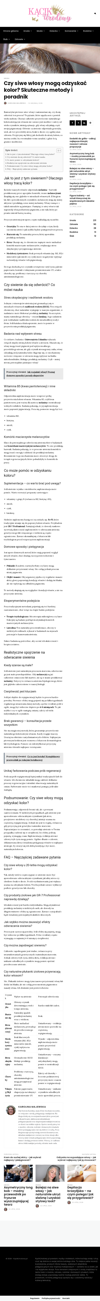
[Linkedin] (84, 123)
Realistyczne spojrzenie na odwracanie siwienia (27, 163)
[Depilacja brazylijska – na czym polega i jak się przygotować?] (81, 1173)
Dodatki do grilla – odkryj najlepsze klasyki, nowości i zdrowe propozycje (83, 142)
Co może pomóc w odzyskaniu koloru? (23, 160)
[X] (78, 123)
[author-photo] (6, 1209)
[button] (95, 13)
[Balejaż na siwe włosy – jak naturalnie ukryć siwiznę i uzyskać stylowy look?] (50, 1173)
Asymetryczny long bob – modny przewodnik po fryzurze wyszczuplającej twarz (82, 157)
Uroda (6, 78)
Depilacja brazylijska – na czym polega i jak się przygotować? (82, 186)
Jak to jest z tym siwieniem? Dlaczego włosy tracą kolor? (31, 154)
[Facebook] (72, 123)
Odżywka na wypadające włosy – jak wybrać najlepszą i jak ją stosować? (76, 1159)
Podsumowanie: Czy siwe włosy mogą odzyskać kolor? (29, 166)
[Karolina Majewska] (5, 103)
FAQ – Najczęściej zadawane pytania (22, 169)
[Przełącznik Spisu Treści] (57, 150)
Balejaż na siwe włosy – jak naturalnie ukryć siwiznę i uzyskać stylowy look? (83, 172)
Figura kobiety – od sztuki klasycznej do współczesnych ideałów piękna (82, 199)
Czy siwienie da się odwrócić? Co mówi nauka (26, 157)
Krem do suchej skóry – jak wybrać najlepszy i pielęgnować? (22, 1159)
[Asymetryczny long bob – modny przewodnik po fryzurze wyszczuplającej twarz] (18, 1173)
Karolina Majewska (17, 103)
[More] (90, 123)
